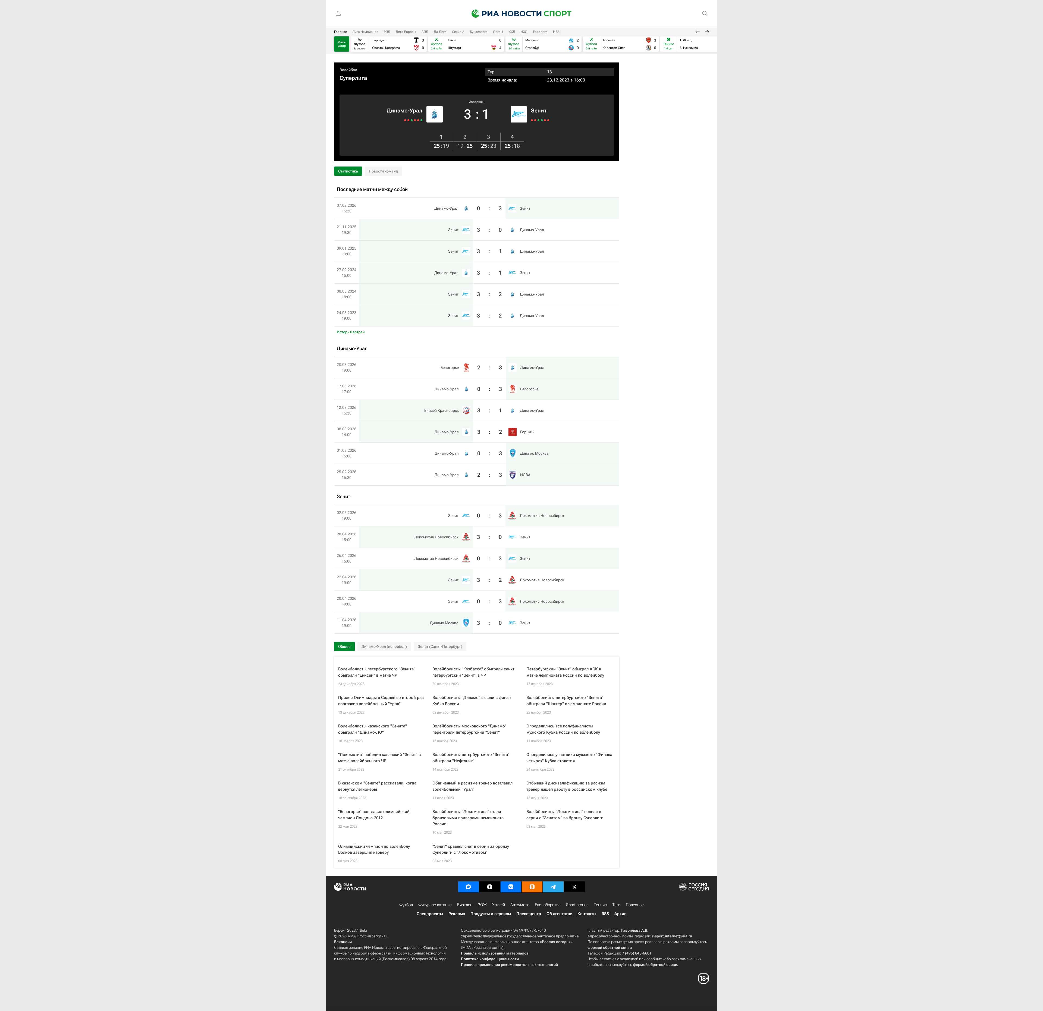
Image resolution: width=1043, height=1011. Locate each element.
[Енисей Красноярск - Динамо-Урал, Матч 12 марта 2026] (415, 120)
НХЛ (524, 32)
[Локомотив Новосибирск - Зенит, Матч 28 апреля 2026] (535, 120)
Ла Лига (440, 32)
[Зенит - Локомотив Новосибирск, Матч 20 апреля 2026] (545, 120)
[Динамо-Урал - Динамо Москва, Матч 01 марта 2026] (408, 120)
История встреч (351, 332)
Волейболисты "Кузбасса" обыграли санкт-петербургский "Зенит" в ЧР (474, 672)
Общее (344, 646)
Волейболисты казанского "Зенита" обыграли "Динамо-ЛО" (372, 729)
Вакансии (343, 942)
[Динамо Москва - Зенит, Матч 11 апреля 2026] (548, 120)
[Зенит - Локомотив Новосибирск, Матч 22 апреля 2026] (542, 120)
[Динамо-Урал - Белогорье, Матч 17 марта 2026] (418, 120)
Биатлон (464, 904)
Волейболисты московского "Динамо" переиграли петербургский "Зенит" (469, 729)
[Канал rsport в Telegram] (553, 886)
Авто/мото (519, 904)
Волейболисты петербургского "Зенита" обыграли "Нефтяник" (471, 757)
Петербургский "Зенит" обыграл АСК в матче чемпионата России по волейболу (565, 672)
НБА (556, 32)
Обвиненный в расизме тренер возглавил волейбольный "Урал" (472, 786)
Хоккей (498, 904)
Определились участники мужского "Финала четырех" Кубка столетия (569, 757)
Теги (616, 904)
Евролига (540, 32)
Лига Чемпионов (365, 32)
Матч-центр (342, 44)
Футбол (406, 904)
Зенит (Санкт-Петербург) (440, 646)
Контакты (586, 913)
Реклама (456, 913)
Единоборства (548, 904)
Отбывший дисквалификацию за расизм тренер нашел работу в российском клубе (566, 786)
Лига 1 (498, 32)
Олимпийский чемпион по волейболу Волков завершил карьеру (374, 849)
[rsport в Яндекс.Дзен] (489, 886)
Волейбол (348, 70)
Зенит (538, 110)
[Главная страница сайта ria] (503, 13)
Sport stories (577, 904)
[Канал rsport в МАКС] (468, 886)
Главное (340, 32)
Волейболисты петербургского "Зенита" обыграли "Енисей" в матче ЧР (376, 672)
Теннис (600, 904)
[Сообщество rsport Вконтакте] (511, 886)
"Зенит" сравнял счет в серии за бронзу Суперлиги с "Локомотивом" (470, 849)
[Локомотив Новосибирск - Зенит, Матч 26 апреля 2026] (538, 120)
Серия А (458, 32)
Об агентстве (559, 913)
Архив (620, 913)
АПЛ (425, 32)
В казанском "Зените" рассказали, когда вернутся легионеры (377, 786)
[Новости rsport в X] (574, 886)
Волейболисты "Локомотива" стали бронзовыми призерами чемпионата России (468, 817)
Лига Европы (406, 32)
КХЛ (512, 32)
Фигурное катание (435, 904)
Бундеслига (479, 32)
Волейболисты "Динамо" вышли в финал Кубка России (471, 700)
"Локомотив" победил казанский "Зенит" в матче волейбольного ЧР (379, 757)
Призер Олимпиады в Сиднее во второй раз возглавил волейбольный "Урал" (381, 700)
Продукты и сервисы (490, 913)
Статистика (348, 171)
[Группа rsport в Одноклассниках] (532, 886)
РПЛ (387, 32)
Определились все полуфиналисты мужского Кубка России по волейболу (563, 729)
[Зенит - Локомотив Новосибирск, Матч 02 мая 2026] (532, 120)
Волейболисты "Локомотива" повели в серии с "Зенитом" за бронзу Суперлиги (565, 814)
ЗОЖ (482, 904)
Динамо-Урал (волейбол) (384, 646)
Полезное (635, 904)
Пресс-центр (528, 913)
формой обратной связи (610, 947)
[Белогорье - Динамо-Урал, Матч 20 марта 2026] (421, 120)
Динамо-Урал (404, 110)
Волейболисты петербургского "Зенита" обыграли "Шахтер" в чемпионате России (566, 700)
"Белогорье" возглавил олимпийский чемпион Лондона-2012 (374, 814)
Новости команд (383, 171)
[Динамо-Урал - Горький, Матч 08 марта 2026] (412, 120)
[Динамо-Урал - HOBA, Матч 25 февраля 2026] (405, 120)
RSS (605, 913)
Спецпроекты (430, 913)
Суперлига (353, 78)
